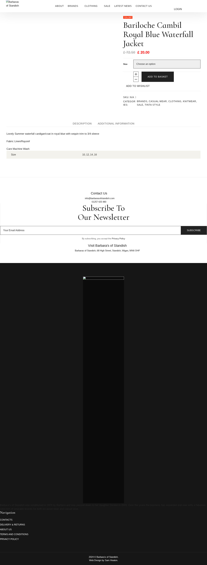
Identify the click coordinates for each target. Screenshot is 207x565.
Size (125, 64)
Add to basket (158, 76)
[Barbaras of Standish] (13, 9)
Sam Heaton (111, 560)
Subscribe (194, 230)
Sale (140, 104)
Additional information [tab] (116, 123)
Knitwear (189, 101)
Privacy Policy (118, 238)
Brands (142, 101)
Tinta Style (152, 104)
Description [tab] (82, 123)
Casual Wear (158, 101)
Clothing (174, 101)
